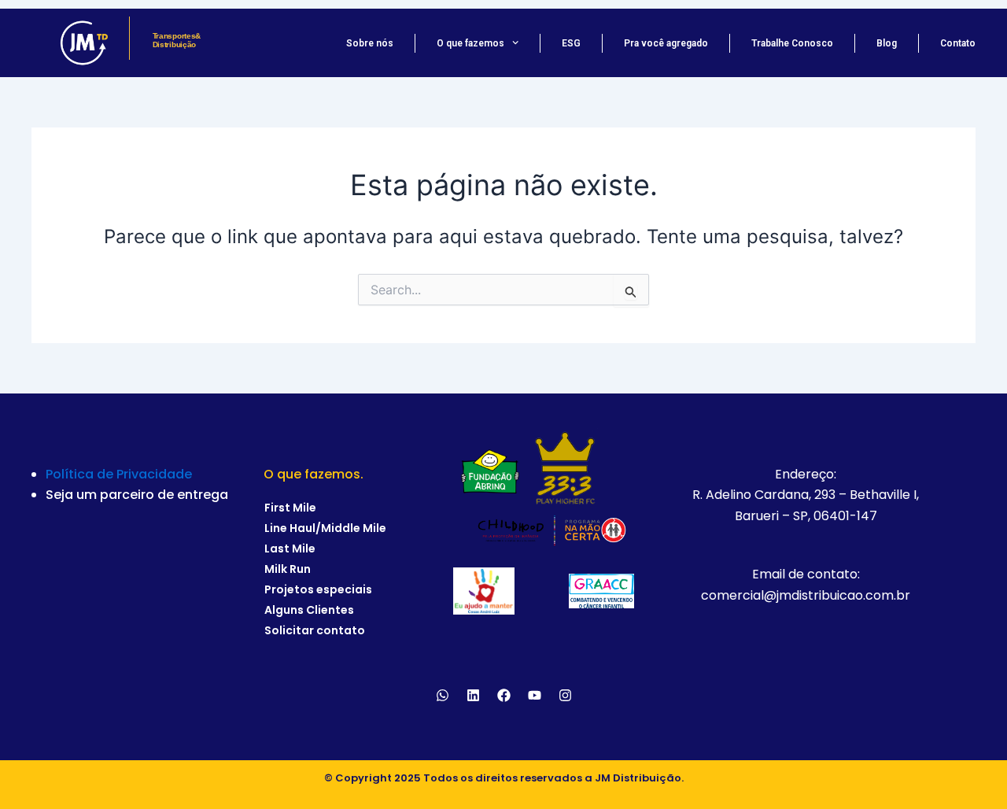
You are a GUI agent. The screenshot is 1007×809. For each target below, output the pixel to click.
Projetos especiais (318, 589)
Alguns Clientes (309, 610)
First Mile (290, 507)
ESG (571, 43)
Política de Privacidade (119, 474)
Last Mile (289, 548)
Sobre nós (369, 43)
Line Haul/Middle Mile (325, 528)
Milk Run (287, 569)
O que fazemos (470, 43)
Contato (958, 43)
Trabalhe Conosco (792, 43)
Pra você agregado (666, 43)
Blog (886, 43)
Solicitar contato (314, 630)
